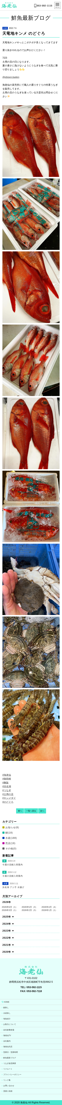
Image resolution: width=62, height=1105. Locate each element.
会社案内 (7, 1041)
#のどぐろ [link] (7, 802)
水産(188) (11, 838)
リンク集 (7, 1080)
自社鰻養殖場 (8, 1030)
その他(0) (10, 848)
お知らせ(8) (12, 827)
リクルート (7, 1069)
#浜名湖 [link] (6, 786)
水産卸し (7, 1013)
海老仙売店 (7, 1047)
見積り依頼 (7, 1091)
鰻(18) (9, 832)
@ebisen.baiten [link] (10, 77)
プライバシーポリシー (12, 1074)
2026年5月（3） (29, 907)
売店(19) (10, 843)
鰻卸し (6, 1008)
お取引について (9, 1024)
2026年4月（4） (49, 907)
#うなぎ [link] (6, 790)
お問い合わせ (8, 1086)
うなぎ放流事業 (9, 1063)
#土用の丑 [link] (7, 794)
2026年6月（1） (9, 907)
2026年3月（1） (9, 910)
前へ (20, 811)
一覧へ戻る (31, 811)
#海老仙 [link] (6, 775)
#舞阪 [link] (5, 782)
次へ (42, 811)
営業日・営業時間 (10, 1052)
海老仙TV (7, 1035)
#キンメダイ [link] (9, 798)
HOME (6, 1002)
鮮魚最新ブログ (9, 1058)
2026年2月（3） (29, 910)
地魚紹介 (7, 1019)
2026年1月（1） (49, 910)
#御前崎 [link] (6, 778)
